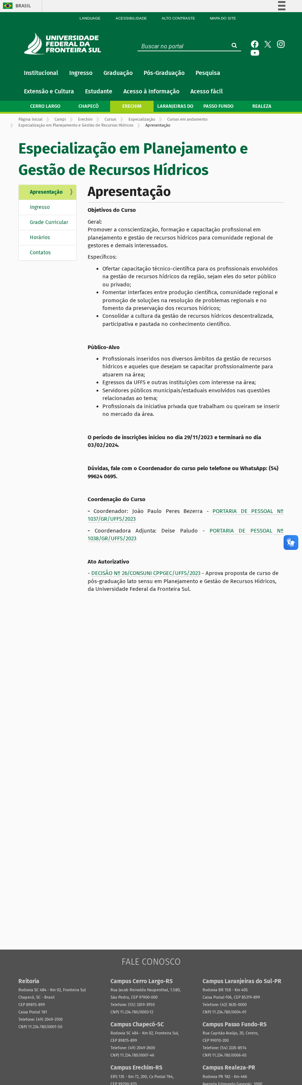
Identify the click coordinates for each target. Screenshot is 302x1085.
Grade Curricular (49, 222)
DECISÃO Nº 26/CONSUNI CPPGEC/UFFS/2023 (145, 573)
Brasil (23, 6)
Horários (40, 237)
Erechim (85, 119)
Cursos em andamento (187, 119)
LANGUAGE (90, 18)
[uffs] (64, 43)
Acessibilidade (131, 18)
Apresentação (46, 192)
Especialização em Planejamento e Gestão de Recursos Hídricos (75, 125)
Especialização (142, 119)
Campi (60, 119)
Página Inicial (30, 119)
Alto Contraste (178, 18)
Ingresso (40, 207)
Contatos (40, 252)
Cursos (110, 119)
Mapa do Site (223, 18)
